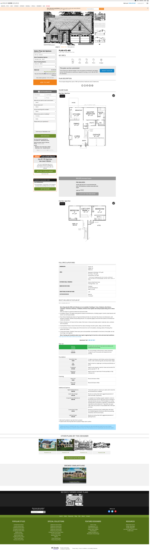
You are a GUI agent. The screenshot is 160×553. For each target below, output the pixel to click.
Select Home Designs (93, 527)
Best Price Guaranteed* (50, 71)
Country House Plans (19, 526)
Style (7, 6)
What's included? (37, 52)
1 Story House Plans (56, 538)
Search (61, 516)
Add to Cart (45, 82)
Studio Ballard (93, 530)
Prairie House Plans (18, 533)
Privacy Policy (67, 9)
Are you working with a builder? (41, 109)
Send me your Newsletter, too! (43, 131)
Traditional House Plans (18, 536)
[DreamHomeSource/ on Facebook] (109, 511)
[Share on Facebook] (87, 86)
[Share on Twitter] (90, 86)
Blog (44, 6)
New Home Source (130, 524)
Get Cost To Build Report (45, 171)
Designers (39, 6)
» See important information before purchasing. (70, 336)
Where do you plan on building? (42, 114)
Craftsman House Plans (18, 527)
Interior (16, 6)
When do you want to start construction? (43, 100)
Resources (70, 516)
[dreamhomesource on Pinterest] (115, 511)
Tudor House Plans (18, 538)
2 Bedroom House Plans (56, 524)
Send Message (45, 136)
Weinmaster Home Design (93, 533)
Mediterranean (18, 532)
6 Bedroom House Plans (56, 530)
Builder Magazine (130, 527)
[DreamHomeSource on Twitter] (112, 511)
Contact (88, 516)
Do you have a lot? (38, 105)
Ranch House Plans (18, 535)
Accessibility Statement (92, 548)
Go (147, 3)
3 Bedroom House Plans (56, 526)
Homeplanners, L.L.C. (93, 526)
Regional (28, 6)
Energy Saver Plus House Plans (56, 532)
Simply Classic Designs (93, 529)
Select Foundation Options (40, 57)
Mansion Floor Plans (56, 535)
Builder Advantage (130, 526)
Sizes (11, 6)
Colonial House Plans (19, 524)
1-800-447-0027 (50, 77)
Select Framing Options (40, 61)
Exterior (22, 6)
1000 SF (56, 536)
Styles (65, 516)
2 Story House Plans (56, 539)
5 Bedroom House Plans (56, 529)
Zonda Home (130, 530)
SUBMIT (101, 9)
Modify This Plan (107, 70)
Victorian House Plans (19, 539)
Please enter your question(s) (41, 121)
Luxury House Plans (56, 533)
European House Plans (69, 52)
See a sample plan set (64, 303)
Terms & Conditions (59, 9)
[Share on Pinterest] (92, 86)
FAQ (79, 516)
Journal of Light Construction (130, 529)
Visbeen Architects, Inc (93, 532)
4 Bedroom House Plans (56, 527)
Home (60, 52)
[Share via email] (82, 86)
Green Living (93, 524)
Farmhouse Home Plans (18, 530)
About (83, 516)
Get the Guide (45, 189)
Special (33, 6)
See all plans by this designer (74, 458)
